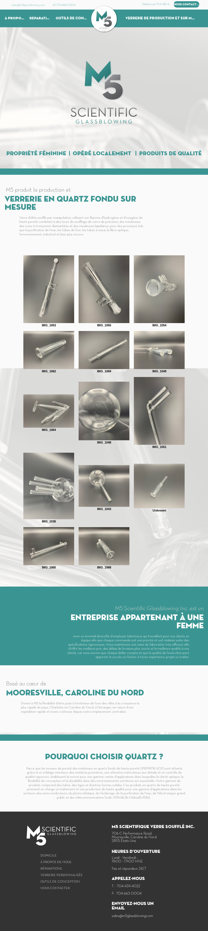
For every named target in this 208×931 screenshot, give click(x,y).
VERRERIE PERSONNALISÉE (56, 875)
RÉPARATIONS (51, 868)
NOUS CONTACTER (55, 888)
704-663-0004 (129, 893)
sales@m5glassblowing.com (132, 916)
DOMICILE (48, 855)
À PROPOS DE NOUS (55, 862)
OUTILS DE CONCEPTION (56, 881)
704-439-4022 (128, 886)
